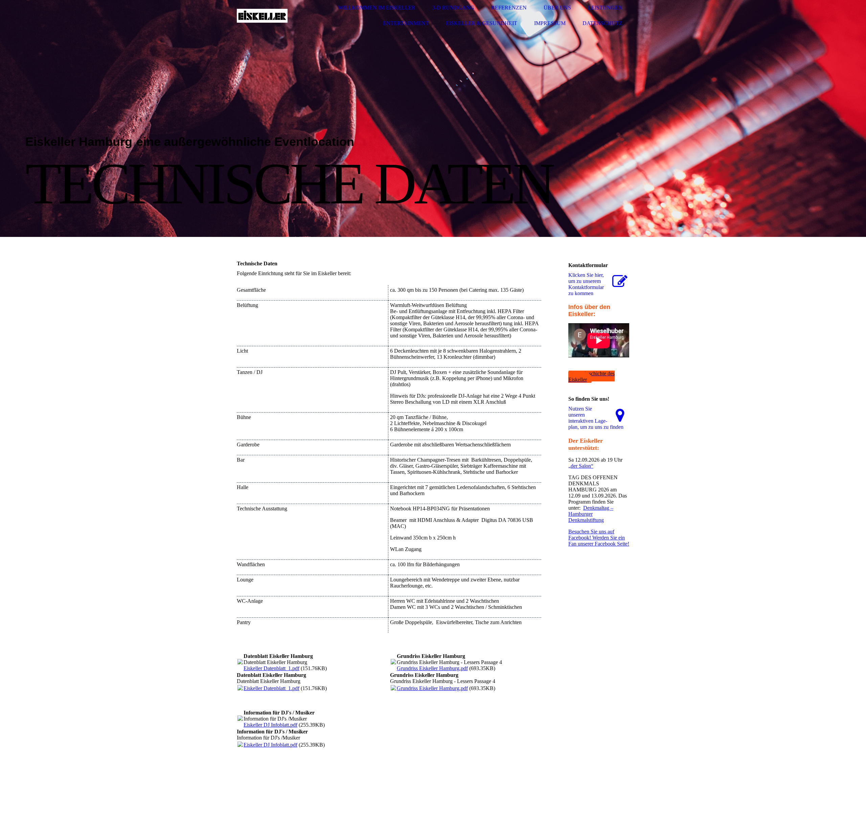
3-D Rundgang (453, 7)
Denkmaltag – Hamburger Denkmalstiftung (590, 514)
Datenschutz (602, 23)
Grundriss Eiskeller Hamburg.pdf (432, 668)
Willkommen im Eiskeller (376, 7)
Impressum (550, 23)
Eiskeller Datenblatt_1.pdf (271, 668)
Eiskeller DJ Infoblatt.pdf (270, 725)
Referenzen (509, 7)
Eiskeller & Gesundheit (481, 23)
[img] (262, 15)
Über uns (557, 7)
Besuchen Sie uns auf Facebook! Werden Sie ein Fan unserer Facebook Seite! (598, 538)
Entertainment (406, 23)
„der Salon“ (580, 466)
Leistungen (605, 7)
